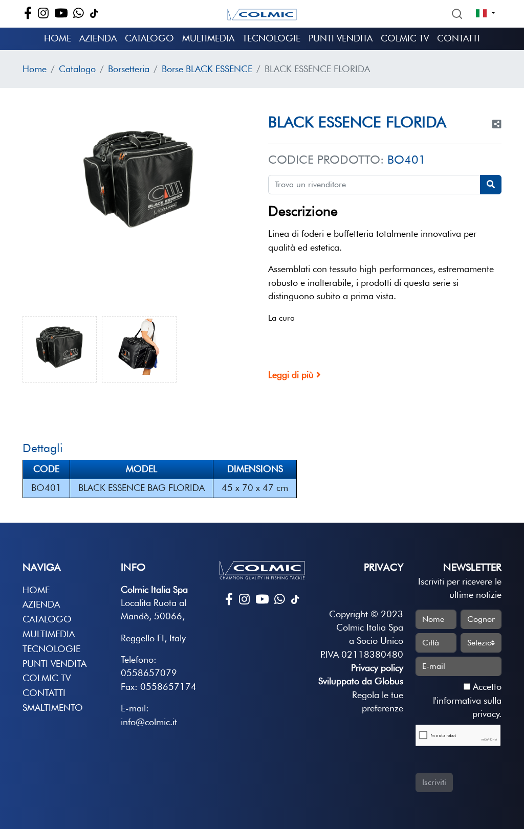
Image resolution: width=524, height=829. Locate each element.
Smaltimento (53, 707)
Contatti (458, 38)
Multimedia (208, 38)
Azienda (98, 38)
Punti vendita (341, 38)
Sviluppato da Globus (360, 681)
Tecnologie (271, 38)
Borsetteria (128, 68)
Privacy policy (377, 667)
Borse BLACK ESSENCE (207, 68)
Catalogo (149, 38)
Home (57, 38)
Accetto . (467, 700)
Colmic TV (405, 38)
